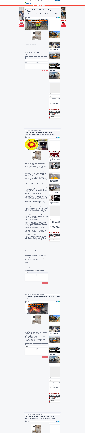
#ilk (33, 270)
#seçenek (36, 270)
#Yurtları (26, 270)
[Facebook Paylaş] (56, 17)
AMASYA (29, 130)
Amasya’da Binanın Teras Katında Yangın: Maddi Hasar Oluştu (40, 5)
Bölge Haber (29, 7)
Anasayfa (26, 7)
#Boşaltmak (30, 270)
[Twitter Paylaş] (58, 17)
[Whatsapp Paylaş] (59, 17)
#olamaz (40, 270)
